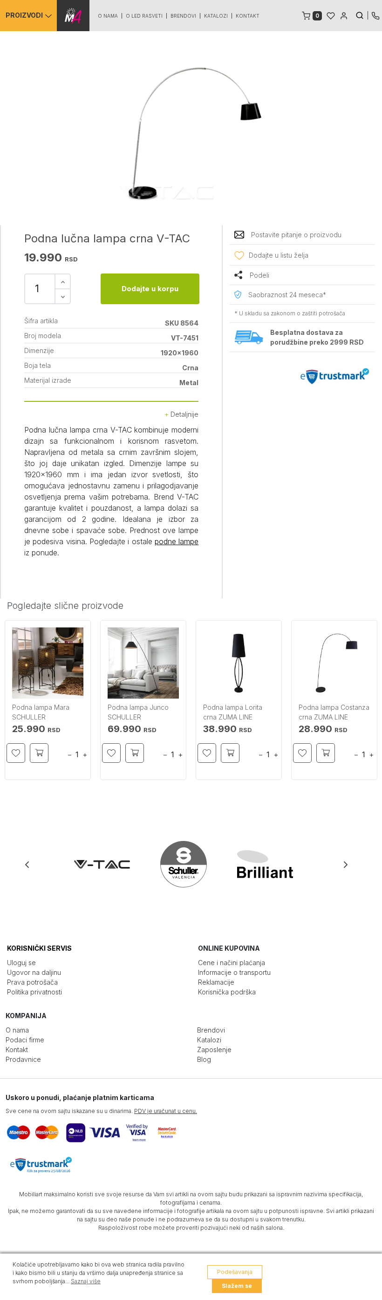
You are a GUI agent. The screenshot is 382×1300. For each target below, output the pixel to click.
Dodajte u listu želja (278, 255)
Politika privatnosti (34, 992)
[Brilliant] (273, 864)
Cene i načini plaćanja (231, 963)
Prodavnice (23, 1059)
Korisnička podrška (227, 992)
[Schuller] (192, 864)
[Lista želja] (331, 15)
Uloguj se (21, 963)
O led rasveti (144, 16)
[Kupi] (39, 753)
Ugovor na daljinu (34, 972)
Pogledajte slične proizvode (65, 605)
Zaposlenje (214, 1049)
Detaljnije (183, 414)
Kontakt (247, 16)
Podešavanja (234, 1271)
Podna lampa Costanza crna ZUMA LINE (334, 712)
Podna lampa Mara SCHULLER (40, 712)
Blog (204, 1059)
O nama (108, 16)
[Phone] (375, 15)
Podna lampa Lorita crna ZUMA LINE (232, 712)
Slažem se (237, 1285)
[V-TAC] (110, 864)
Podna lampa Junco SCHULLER (138, 712)
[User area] (344, 15)
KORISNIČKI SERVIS (39, 948)
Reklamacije (216, 982)
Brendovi (183, 16)
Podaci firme (25, 1040)
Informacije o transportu (234, 972)
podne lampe (176, 541)
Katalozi (216, 16)
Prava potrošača (32, 982)
